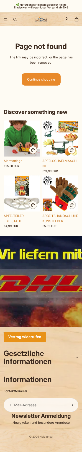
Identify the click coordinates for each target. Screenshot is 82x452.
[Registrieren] (71, 405)
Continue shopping (41, 79)
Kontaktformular (15, 391)
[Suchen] (15, 19)
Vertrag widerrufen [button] (24, 336)
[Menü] (5, 19)
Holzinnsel (46, 436)
